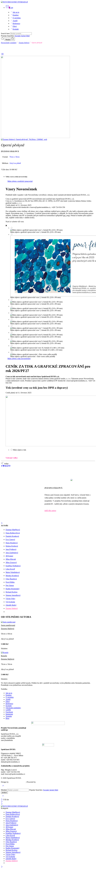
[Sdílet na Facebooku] (2, 466)
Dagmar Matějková (13, 530)
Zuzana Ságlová (24, 43)
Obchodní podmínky (13, 708)
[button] (48, 689)
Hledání (8, 40)
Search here (5, 33)
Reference (16, 23)
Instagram (9, 714)
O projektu (17, 18)
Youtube (9, 716)
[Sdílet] (5, 466)
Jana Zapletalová (12, 553)
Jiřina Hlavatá (11, 559)
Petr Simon (10, 585)
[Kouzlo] (48, 652)
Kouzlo (4, 656)
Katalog (15, 15)
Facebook (9, 712)
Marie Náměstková (13, 572)
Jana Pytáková (11, 549)
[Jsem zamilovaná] (48, 622)
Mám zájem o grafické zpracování (20, 181)
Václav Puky (10, 599)
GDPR (8, 710)
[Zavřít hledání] (3, 797)
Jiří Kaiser (9, 556)
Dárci (15, 26)
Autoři (15, 21)
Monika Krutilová (12, 576)
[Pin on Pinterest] (4, 466)
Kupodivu (40, 782)
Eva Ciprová (10, 540)
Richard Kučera (11, 592)
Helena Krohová (12, 546)
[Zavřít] (2, 523)
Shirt (28, 36)
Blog (7, 718)
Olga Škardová (11, 579)
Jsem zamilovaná (8, 625)
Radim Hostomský (12, 589)
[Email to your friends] (9, 466)
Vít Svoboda (10, 602)
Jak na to (16, 12)
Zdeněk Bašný (11, 605)
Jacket (23, 36)
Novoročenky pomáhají (8, 43)
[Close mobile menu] (2, 804)
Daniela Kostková (12, 536)
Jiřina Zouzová (11, 562)
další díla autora (50, 511)
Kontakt (16, 29)
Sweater (18, 36)
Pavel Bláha (10, 582)
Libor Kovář (10, 569)
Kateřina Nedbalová (13, 566)
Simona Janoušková (13, 595)
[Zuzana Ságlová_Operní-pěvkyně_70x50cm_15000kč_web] (35, 137)
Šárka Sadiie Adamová (17, 782)
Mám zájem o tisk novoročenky (19, 359)
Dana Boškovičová (13, 533)
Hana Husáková (12, 543)
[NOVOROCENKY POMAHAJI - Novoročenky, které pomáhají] (14, 2)
